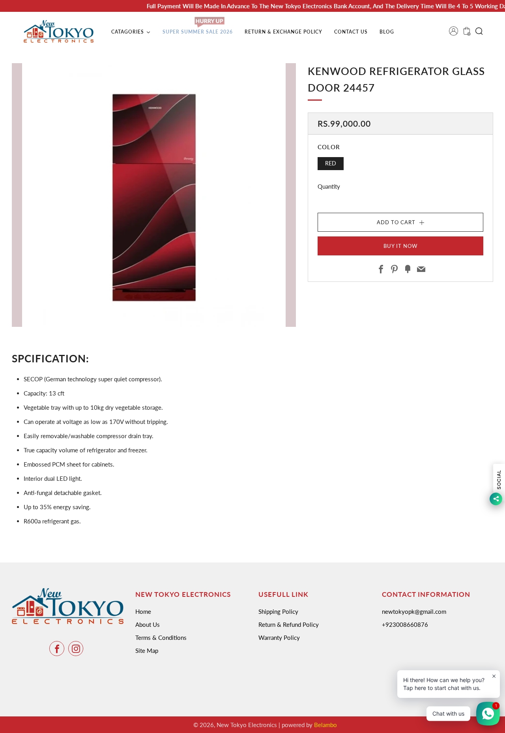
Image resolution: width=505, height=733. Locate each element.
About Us (147, 624)
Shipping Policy (278, 611)
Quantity (329, 186)
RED (330, 163)
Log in (456, 33)
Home (143, 611)
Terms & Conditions (161, 637)
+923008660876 (405, 624)
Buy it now (400, 246)
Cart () (466, 33)
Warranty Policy (279, 637)
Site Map (146, 650)
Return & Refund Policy (288, 624)
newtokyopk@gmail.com (414, 611)
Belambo (325, 724)
